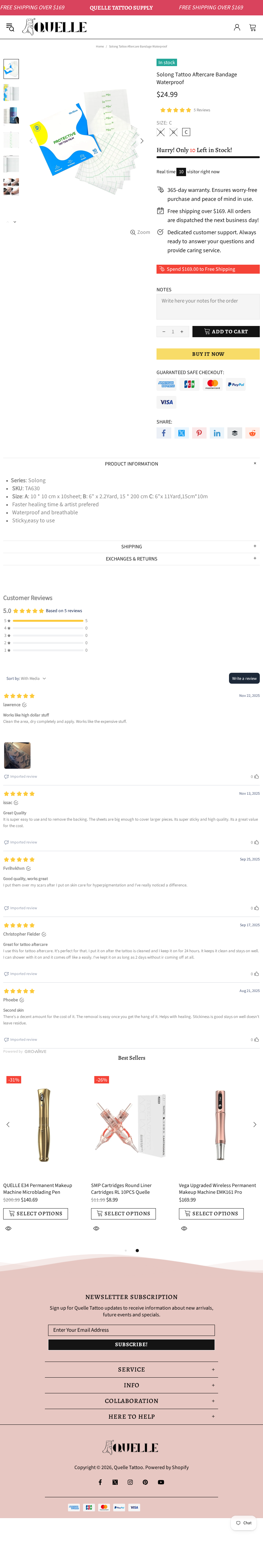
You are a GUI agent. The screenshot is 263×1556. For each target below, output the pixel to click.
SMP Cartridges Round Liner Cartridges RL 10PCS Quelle (121, 1189)
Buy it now (208, 354)
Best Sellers (131, 1058)
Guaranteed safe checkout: (190, 372)
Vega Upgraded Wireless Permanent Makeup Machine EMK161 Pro (217, 1189)
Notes (164, 289)
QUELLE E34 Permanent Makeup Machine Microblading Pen (37, 1189)
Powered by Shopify (167, 1467)
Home (100, 46)
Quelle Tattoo (56, 27)
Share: (164, 422)
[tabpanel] (44, 1159)
